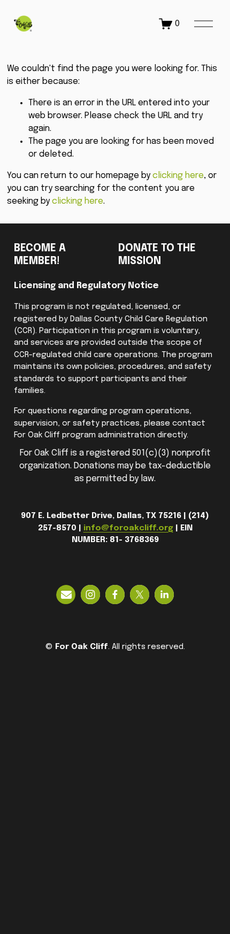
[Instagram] (90, 594)
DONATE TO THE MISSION (157, 255)
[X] (139, 594)
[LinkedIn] (164, 594)
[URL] (65, 594)
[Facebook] (115, 594)
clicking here (178, 175)
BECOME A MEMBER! (40, 255)
